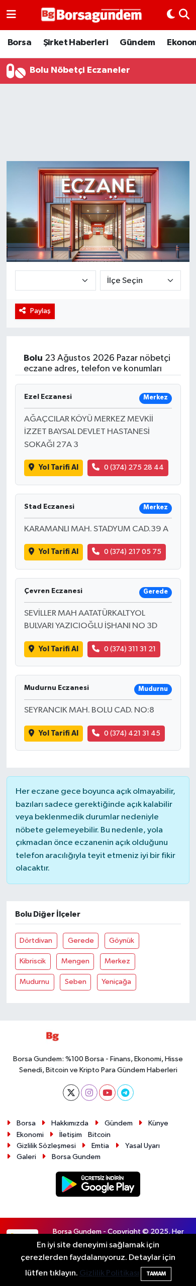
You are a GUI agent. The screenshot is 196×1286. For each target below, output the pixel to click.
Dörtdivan (36, 940)
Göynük (121, 940)
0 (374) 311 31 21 (130, 649)
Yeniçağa (116, 981)
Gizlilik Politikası (109, 1273)
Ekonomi (30, 1134)
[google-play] (98, 1186)
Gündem (137, 42)
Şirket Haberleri (75, 42)
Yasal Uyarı (142, 1146)
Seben (75, 981)
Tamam (156, 1273)
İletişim (70, 1134)
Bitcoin (99, 1134)
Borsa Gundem (76, 1157)
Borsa (19, 42)
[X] (71, 1092)
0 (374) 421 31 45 (132, 733)
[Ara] (184, 15)
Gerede (81, 940)
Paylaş (40, 311)
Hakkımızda (69, 1123)
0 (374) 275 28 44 (134, 467)
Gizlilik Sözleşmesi (46, 1146)
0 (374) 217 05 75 (132, 551)
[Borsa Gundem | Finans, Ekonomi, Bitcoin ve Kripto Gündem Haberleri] (91, 15)
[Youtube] (107, 1092)
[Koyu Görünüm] (171, 15)
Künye (158, 1123)
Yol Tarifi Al (58, 467)
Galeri (26, 1157)
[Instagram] (89, 1092)
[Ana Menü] (11, 15)
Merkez (117, 961)
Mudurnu (34, 981)
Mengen (75, 961)
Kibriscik (33, 961)
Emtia (100, 1146)
